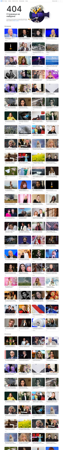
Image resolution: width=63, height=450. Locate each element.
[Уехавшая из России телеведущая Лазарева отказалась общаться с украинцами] (52, 283)
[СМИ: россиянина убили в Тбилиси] (52, 48)
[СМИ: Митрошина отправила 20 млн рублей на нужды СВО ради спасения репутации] (52, 173)
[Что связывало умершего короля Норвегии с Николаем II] (24, 338)
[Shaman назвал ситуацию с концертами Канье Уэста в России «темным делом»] (38, 338)
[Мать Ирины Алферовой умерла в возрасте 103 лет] (52, 104)
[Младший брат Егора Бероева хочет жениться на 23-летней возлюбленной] (24, 255)
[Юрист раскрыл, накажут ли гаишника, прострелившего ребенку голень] (10, 159)
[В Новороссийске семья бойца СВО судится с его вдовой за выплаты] (24, 366)
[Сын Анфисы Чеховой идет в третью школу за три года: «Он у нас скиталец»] (10, 352)
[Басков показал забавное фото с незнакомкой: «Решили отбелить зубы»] (52, 269)
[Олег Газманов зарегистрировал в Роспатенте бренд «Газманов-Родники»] (10, 255)
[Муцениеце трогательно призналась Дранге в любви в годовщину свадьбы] (52, 159)
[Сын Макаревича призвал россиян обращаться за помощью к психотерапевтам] (24, 48)
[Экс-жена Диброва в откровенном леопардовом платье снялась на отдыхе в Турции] (10, 186)
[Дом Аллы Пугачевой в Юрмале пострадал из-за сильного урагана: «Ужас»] (52, 145)
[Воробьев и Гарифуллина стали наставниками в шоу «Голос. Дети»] (10, 311)
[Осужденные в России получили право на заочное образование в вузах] (52, 214)
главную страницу (16, 20)
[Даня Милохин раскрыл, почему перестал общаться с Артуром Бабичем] (52, 117)
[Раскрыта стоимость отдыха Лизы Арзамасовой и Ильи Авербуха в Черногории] (38, 76)
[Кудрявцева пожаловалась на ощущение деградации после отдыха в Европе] (24, 311)
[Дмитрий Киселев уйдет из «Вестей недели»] (10, 35)
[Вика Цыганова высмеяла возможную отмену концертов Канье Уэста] (38, 145)
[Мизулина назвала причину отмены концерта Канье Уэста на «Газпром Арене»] (24, 200)
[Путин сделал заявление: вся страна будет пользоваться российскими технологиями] (24, 117)
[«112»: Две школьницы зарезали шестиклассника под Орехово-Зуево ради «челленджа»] (10, 48)
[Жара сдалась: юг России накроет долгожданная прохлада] (38, 269)
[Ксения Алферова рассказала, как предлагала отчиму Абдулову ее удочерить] (10, 76)
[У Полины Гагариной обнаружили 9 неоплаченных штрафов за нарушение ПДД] (24, 411)
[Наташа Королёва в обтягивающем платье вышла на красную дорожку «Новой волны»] (52, 411)
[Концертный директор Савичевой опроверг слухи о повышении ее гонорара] (24, 186)
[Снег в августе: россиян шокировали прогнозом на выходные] (10, 131)
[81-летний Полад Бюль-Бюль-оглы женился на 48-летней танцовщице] (10, 411)
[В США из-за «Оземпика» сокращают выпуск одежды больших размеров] (24, 173)
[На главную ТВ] (2, 1)
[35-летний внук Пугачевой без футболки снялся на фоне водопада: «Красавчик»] (10, 324)
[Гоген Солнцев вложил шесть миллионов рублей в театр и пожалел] (24, 145)
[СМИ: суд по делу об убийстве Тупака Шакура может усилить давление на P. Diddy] (24, 297)
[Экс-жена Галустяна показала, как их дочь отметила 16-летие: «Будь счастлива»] (10, 297)
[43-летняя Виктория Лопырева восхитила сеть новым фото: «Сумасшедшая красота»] (24, 324)
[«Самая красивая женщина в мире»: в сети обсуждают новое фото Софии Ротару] (38, 242)
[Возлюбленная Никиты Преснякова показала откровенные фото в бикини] (24, 214)
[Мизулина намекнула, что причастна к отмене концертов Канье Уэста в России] (52, 35)
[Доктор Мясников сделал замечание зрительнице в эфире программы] (10, 62)
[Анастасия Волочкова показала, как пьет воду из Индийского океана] (24, 76)
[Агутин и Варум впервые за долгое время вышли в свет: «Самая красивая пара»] (10, 214)
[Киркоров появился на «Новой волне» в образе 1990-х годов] (52, 311)
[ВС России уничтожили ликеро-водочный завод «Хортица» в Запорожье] (10, 200)
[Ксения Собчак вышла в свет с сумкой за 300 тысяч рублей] (38, 352)
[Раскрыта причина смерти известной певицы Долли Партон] (24, 159)
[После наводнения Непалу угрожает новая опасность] (38, 104)
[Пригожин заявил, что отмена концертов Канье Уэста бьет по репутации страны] (52, 380)
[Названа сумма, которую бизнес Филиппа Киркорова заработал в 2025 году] (10, 145)
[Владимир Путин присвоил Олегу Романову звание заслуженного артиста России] (38, 90)
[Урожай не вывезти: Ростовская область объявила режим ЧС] (38, 173)
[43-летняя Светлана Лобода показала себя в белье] (38, 411)
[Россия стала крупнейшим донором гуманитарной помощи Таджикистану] (38, 311)
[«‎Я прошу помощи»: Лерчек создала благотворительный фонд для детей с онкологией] (38, 366)
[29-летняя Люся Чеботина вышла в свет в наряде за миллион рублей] (52, 76)
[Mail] (1, 1)
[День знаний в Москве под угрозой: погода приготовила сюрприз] (38, 255)
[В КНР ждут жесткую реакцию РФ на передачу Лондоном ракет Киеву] (10, 104)
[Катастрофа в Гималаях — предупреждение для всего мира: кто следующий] (38, 48)
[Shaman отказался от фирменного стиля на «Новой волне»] (38, 62)
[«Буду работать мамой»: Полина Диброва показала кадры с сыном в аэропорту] (24, 62)
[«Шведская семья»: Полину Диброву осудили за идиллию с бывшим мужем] (38, 131)
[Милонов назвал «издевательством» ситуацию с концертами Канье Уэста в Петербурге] (10, 338)
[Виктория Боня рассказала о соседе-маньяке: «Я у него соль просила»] (10, 366)
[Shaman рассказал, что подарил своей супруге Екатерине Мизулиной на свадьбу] (10, 90)
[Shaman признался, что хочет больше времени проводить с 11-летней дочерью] (52, 398)
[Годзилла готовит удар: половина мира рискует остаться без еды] (52, 62)
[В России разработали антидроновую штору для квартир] (52, 90)
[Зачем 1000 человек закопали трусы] (10, 173)
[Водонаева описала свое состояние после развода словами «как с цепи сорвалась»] (38, 380)
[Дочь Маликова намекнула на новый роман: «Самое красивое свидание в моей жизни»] (24, 228)
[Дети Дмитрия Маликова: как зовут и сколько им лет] (24, 90)
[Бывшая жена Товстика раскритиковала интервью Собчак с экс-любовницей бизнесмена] (24, 104)
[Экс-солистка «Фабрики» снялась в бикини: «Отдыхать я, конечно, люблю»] (38, 283)
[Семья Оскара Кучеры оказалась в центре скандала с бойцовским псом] (24, 35)
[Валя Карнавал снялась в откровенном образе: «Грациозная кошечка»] (10, 283)
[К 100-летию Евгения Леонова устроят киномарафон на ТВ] (10, 380)
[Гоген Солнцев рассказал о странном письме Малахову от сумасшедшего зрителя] (10, 398)
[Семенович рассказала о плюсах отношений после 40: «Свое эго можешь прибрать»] (52, 131)
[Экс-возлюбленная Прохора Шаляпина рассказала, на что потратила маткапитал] (10, 117)
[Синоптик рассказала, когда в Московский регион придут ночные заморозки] (10, 242)
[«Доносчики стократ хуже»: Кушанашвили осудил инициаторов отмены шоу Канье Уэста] (10, 228)
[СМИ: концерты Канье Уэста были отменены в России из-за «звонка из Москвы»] (38, 186)
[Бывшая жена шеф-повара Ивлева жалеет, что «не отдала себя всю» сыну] (52, 338)
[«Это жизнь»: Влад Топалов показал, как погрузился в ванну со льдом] (52, 255)
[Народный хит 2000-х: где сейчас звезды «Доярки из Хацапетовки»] (52, 352)
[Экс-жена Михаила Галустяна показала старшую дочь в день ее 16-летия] (52, 200)
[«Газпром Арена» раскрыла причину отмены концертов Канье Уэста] (52, 324)
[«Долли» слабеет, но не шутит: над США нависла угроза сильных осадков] (24, 131)
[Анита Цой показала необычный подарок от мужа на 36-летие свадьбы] (38, 214)
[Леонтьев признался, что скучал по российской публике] (24, 380)
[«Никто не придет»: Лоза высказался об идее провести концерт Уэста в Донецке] (52, 228)
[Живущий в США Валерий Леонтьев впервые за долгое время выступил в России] (52, 242)
